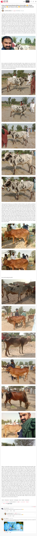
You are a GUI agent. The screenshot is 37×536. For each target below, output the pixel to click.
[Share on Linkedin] (11, 503)
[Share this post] (12, 503)
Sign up (27, 1)
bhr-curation (6, 508)
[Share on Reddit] (10, 503)
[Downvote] (22, 501)
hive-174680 (6, 518)
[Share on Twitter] (9, 503)
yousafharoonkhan (8, 10)
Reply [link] (4, 503)
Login (24, 1)
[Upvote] (21, 501)
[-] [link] (35, 508)
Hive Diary (18, 10)
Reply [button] (14, 510)
